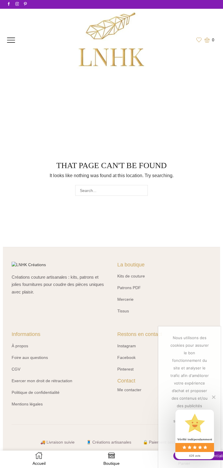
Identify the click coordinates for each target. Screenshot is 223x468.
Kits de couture (131, 276)
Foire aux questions (30, 357)
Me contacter (129, 389)
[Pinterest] (25, 4)
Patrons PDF (129, 287)
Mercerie (125, 299)
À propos (20, 346)
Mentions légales (27, 404)
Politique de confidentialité (36, 392)
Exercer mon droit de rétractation (42, 380)
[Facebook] (9, 4)
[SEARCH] (142, 190)
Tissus (123, 311)
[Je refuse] (213, 397)
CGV (16, 369)
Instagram (126, 346)
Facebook (126, 357)
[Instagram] (17, 4)
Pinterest (125, 369)
